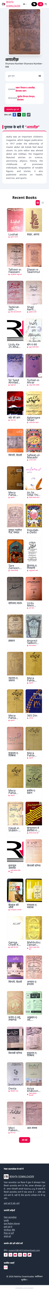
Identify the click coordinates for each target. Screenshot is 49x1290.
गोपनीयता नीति (9, 1230)
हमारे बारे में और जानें (11, 1203)
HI (24, 4)
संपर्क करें (7, 1236)
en (5, 1267)
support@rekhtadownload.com (24, 1250)
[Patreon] (34, 4)
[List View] (43, 202)
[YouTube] (15, 1254)
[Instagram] (20, 1254)
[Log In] (40, 4)
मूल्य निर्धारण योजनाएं (12, 1223)
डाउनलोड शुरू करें (12, 109)
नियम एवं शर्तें (9, 1233)
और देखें (24, 1140)
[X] (10, 1254)
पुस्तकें (6, 1220)
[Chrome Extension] (30, 4)
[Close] (45, 4)
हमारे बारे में (8, 1226)
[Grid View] (38, 202)
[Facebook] (5, 1254)
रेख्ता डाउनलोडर (10, 1217)
